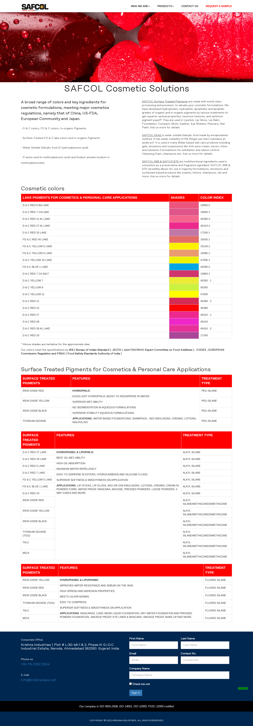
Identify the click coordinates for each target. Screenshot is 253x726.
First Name (136, 638)
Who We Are (139, 6)
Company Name (139, 668)
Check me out (141, 684)
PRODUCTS (164, 6)
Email (132, 653)
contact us (189, 6)
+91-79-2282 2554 (35, 664)
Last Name (188, 638)
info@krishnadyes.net (38, 680)
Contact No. (188, 653)
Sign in (136, 692)
